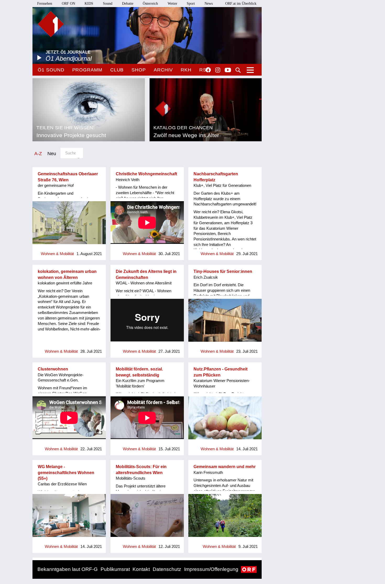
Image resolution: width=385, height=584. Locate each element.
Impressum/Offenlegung (211, 569)
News (209, 3)
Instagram (217, 70)
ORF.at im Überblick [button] (240, 3)
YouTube (228, 70)
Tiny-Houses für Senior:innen (223, 271)
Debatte (127, 3)
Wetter (172, 3)
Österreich (150, 3)
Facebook (208, 69)
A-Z (38, 153)
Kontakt (141, 569)
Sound (107, 3)
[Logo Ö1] (51, 24)
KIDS (89, 3)
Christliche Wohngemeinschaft (146, 174)
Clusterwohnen (53, 369)
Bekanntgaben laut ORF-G (67, 569)
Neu (51, 153)
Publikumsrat (115, 569)
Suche (238, 70)
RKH (186, 69)
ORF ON (68, 3)
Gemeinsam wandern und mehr (225, 466)
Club (117, 69)
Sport (191, 3)
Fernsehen (44, 3)
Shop (138, 69)
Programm (87, 69)
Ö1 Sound (51, 69)
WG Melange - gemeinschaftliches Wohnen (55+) (66, 472)
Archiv (163, 69)
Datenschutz (167, 569)
